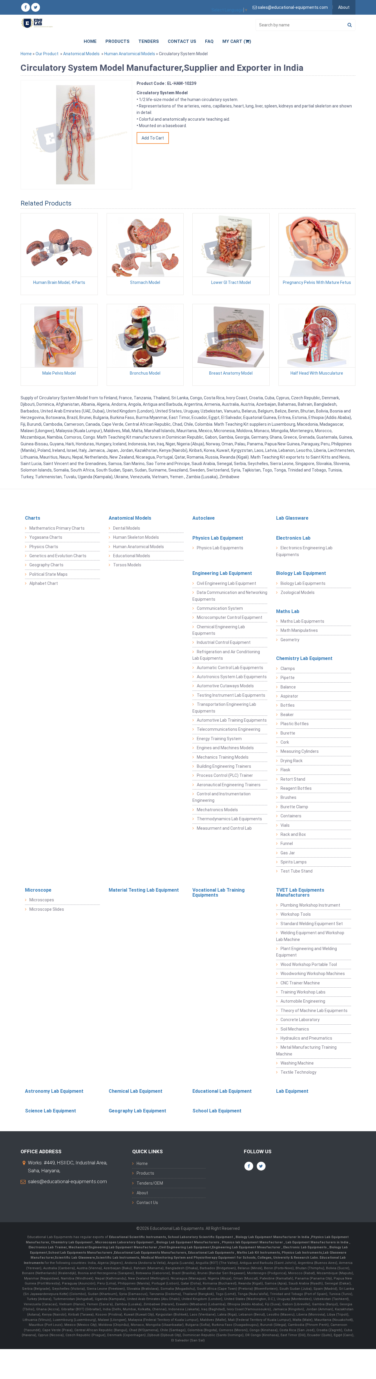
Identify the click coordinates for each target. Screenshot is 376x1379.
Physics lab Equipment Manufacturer (253, 1242)
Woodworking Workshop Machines (313, 973)
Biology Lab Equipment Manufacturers (188, 1242)
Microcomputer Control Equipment (229, 617)
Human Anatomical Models (129, 53)
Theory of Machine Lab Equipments (314, 1010)
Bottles (288, 705)
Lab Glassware (292, 518)
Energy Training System (219, 738)
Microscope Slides (46, 909)
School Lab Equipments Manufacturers (80, 1253)
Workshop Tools (296, 914)
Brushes (288, 797)
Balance (288, 687)
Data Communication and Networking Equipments (229, 595)
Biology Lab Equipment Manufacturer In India (273, 1237)
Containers (291, 816)
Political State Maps (48, 574)
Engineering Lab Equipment (222, 573)
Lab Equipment (292, 1091)
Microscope (38, 890)
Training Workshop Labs (303, 992)
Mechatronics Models (217, 809)
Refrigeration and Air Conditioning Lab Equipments (226, 655)
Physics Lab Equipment (217, 538)
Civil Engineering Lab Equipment (226, 583)
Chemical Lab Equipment (135, 1091)
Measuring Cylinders (300, 751)
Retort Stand (293, 779)
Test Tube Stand (297, 871)
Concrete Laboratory (300, 1019)
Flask (285, 769)
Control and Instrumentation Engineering (221, 797)
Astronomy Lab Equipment (54, 1091)
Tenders (148, 41)
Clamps (288, 668)
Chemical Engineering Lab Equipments (218, 630)
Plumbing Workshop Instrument (310, 905)
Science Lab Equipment (50, 1111)
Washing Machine (297, 1063)
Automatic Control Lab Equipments (230, 667)
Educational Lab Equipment (222, 1091)
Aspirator (289, 696)
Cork (285, 742)
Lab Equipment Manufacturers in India (317, 1242)
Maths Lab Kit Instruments (258, 1253)
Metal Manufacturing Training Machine (306, 1050)
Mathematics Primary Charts (57, 528)
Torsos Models (127, 565)
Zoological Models (298, 592)
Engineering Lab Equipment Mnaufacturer (246, 1247)
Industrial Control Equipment (224, 642)
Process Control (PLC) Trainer (225, 775)
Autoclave (203, 518)
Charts (32, 518)
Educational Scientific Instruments (137, 1237)
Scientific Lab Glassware (75, 1258)
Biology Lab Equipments (303, 583)
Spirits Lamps (294, 862)
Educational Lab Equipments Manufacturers (150, 1253)
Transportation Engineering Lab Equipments (224, 707)
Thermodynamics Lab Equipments (229, 818)
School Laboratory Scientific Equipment (201, 1237)
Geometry (290, 639)
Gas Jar (288, 853)
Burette (288, 733)
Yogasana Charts (45, 537)
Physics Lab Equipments (220, 547)
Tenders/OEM (150, 1183)
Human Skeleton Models (136, 537)
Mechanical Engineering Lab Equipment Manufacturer (113, 1247)
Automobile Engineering (303, 1001)
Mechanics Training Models (223, 757)
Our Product (47, 53)
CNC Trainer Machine (300, 983)
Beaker (287, 714)
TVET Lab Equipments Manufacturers (300, 892)
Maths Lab (287, 611)
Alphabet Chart (43, 583)
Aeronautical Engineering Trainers (229, 784)
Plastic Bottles (295, 723)
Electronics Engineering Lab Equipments (304, 551)
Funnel (287, 843)
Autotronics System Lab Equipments (232, 676)
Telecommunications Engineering (228, 729)
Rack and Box (293, 834)
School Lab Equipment (216, 1111)
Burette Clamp (294, 806)
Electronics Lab (293, 538)
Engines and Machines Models (225, 747)
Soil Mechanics (295, 1029)
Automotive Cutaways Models (225, 685)
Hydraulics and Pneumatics (306, 1038)
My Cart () (236, 41)
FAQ (209, 41)
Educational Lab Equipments (211, 1253)
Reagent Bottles (296, 788)
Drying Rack (292, 760)
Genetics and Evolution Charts (57, 555)
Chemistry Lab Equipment (304, 658)
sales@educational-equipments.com (67, 1181)
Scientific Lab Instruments (117, 1258)
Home (90, 41)
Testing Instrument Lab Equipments (231, 695)
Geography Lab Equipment (137, 1111)
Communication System (220, 608)
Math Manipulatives (299, 630)
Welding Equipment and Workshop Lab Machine (310, 936)
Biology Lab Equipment (301, 573)
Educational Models (131, 555)
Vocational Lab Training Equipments (218, 892)
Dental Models (126, 528)
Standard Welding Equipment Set (312, 923)
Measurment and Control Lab (224, 828)
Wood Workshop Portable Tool (309, 964)
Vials (285, 825)
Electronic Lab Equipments (305, 1247)
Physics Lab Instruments (302, 1253)
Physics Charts (43, 546)
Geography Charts (46, 565)
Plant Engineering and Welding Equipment (306, 951)
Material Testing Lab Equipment (144, 890)
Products (117, 41)
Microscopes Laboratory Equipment (125, 1242)
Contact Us (182, 41)
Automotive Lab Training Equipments (232, 720)
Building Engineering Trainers (224, 766)
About (344, 7)
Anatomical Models (81, 53)
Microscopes (41, 900)
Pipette (288, 677)
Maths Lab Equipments (302, 621)
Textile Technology (298, 1072)
